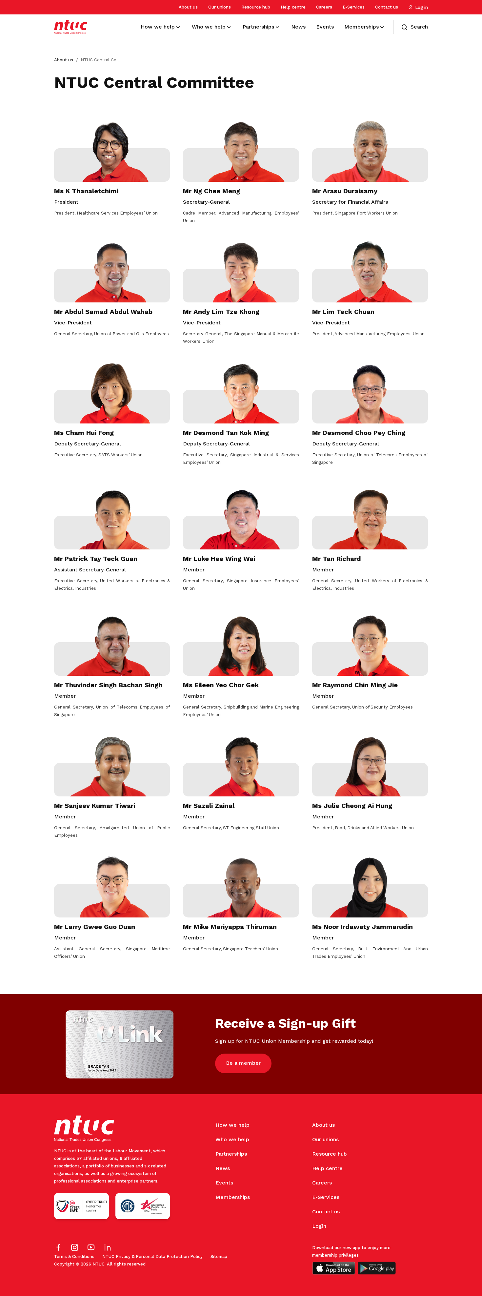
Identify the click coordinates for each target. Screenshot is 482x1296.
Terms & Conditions (74, 1256)
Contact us (386, 7)
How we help (232, 1125)
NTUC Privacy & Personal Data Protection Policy (152, 1256)
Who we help (232, 1139)
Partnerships (231, 1154)
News (222, 1168)
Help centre (293, 7)
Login (319, 1226)
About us (188, 7)
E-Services (354, 7)
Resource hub (255, 7)
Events (224, 1183)
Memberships (232, 1197)
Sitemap (219, 1256)
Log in (421, 7)
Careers (324, 7)
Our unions (219, 7)
